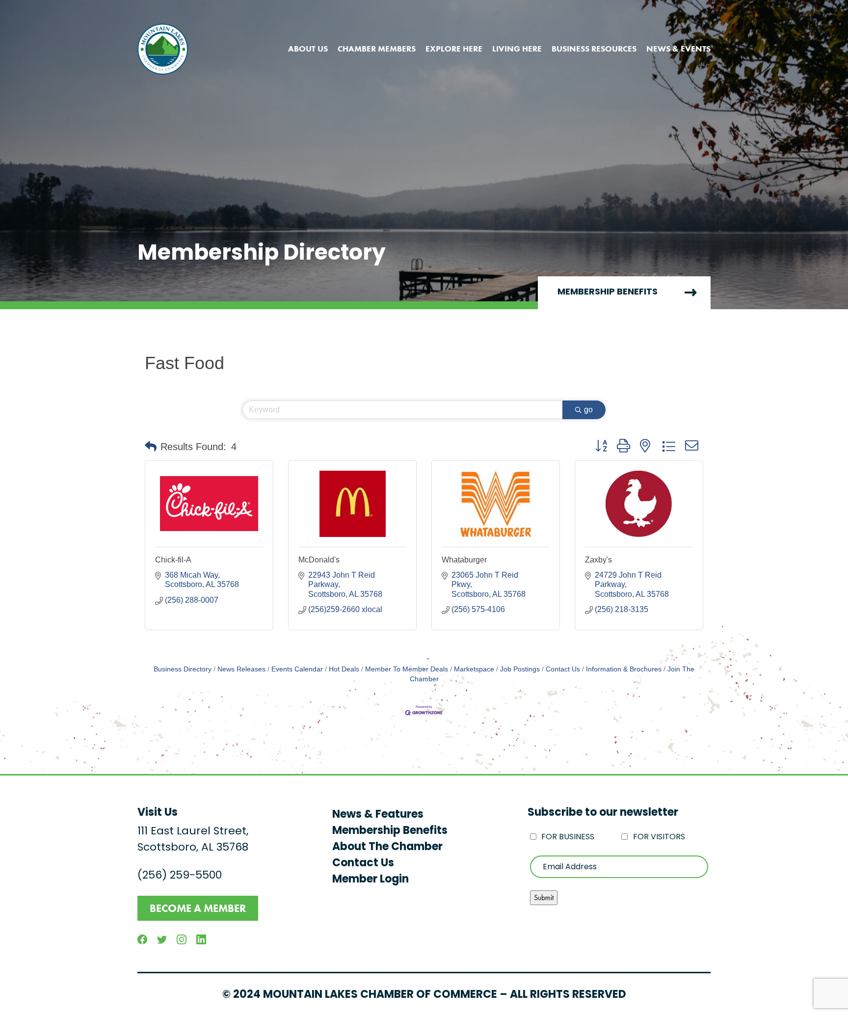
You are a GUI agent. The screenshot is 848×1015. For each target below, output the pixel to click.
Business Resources (594, 48)
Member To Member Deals (406, 669)
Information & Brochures (624, 669)
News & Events (678, 48)
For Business (567, 837)
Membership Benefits (607, 292)
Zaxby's (598, 560)
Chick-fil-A (173, 560)
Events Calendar (297, 669)
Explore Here (453, 48)
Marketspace (474, 669)
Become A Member (198, 908)
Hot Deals (344, 669)
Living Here (517, 48)
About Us (308, 48)
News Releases (241, 669)
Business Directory (183, 669)
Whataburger (464, 560)
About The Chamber (387, 847)
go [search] (588, 409)
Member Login (370, 879)
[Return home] (162, 49)
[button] (151, 446)
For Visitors (659, 837)
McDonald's (319, 560)
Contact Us (563, 669)
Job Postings (520, 669)
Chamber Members (377, 48)
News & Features (378, 815)
